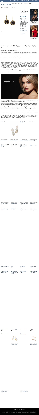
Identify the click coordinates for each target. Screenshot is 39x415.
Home (2, 7)
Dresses (30, 3)
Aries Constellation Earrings (4, 140)
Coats (27, 3)
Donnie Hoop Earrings (32, 140)
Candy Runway (36, 0)
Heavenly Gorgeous (29, 1)
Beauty (19, 3)
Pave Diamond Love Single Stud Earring (24, 391)
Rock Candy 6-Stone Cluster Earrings (4, 203)
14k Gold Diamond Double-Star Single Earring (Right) (24, 266)
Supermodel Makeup (35, 1)
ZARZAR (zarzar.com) (23, 19)
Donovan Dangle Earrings (14, 203)
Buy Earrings (23, 16)
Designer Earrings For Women (9, 7)
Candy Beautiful (27, 0)
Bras (24, 3)
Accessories (15, 3)
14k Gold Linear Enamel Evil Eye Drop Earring (34, 329)
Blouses (22, 3)
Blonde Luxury (14, 0)
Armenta (22, 34)
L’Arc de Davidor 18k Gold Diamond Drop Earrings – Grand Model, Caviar (5, 266)
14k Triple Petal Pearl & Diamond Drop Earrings (14, 140)
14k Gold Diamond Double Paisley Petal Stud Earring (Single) (33, 266)
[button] (12, 3)
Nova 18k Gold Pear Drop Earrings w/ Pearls (24, 140)
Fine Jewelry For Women (25, 31)
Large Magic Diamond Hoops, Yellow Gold (4, 329)
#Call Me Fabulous (23, 0)
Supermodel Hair (28, 412)
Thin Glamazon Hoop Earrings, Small (24, 203)
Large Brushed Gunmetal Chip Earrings (14, 266)
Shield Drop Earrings (32, 203)
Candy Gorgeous (32, 0)
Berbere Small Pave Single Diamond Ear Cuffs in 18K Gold (14, 329)
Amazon (10, 0)
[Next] (38, 132)
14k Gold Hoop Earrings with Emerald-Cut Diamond (33, 344)
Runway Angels (24, 412)
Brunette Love (18, 0)
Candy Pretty (4, 412)
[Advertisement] (19, 402)
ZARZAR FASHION (6, 4)
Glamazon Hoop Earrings (4, 391)
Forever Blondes (25, 1)
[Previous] (0, 132)
